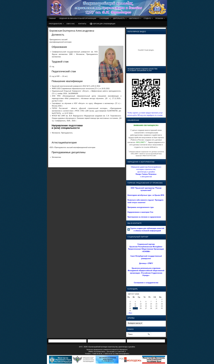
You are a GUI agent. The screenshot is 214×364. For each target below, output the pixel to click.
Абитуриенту (135, 18)
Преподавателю (56, 24)
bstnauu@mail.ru (124, 353)
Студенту (148, 18)
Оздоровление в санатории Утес (140, 212)
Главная (52, 18)
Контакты (82, 24)
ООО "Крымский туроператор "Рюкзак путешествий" (146, 189)
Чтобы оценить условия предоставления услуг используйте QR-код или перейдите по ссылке (145, 113)
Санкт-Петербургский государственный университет (146, 257)
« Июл (129, 313)
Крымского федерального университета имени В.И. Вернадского (107, 349)
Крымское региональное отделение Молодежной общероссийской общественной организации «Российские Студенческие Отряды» (146, 272)
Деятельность (119, 18)
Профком (160, 18)
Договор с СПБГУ (146, 263)
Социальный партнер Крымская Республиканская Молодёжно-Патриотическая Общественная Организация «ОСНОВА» (146, 248)
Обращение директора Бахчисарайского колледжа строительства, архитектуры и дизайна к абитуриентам (146, 172)
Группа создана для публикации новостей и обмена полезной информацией (147, 229)
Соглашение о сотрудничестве (146, 282)
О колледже (105, 18)
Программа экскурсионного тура (140, 207)
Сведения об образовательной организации (77, 18)
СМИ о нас (70, 24)
